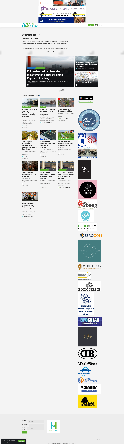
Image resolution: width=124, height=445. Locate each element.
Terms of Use (12, 441)
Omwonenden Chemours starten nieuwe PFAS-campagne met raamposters (47, 112)
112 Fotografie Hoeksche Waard (64, 139)
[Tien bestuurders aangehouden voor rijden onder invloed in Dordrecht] (48, 135)
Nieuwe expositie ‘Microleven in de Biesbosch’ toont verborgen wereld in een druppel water (29, 145)
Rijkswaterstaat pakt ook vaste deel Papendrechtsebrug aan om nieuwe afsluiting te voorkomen (29, 112)
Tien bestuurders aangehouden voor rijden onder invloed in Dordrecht (47, 144)
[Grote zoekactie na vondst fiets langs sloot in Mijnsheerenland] (66, 135)
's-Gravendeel (44, 170)
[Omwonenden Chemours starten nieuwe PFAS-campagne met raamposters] (48, 102)
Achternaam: (25, 424)
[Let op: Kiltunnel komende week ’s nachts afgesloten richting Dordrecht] (48, 166)
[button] (21, 441)
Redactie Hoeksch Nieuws (34, 84)
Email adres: (23, 428)
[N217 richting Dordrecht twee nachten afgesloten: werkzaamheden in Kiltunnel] (66, 166)
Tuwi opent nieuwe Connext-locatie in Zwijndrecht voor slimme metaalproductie (29, 206)
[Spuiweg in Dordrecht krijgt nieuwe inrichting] (66, 102)
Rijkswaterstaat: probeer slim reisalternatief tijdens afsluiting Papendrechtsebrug (45, 75)
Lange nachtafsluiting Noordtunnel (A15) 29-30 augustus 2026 (86, 81)
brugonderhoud (26, 106)
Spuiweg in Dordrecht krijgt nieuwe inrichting (65, 110)
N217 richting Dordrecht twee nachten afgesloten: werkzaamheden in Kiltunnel (66, 175)
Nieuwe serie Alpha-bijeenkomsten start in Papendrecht (29, 174)
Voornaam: (24, 420)
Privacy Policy (5, 441)
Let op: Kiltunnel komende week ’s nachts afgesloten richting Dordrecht (47, 175)
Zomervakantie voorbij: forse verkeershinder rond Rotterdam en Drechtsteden (86, 64)
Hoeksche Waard (40, 67)
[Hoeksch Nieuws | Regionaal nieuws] (30, 25)
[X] (99, 439)
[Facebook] (97, 439)
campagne (43, 106)
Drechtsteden (31, 67)
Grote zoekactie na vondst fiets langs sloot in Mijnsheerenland (65, 143)
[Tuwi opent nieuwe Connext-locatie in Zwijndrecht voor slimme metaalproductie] (30, 196)
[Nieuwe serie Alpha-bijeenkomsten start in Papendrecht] (30, 166)
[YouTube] (101, 439)
